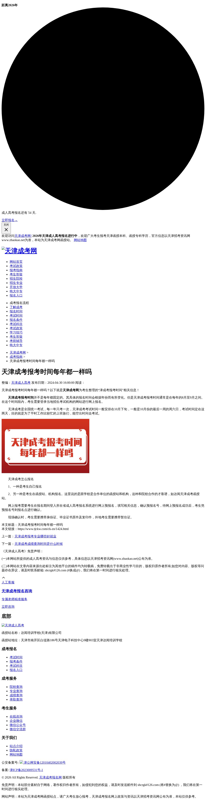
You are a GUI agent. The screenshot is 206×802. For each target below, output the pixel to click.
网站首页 (16, 261)
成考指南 (16, 356)
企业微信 (16, 720)
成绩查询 (16, 695)
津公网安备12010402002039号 (44, 762)
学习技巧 (16, 332)
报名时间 (16, 311)
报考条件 (16, 661)
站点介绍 (16, 746)
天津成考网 (18, 352)
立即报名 (10, 220)
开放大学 (16, 287)
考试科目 (16, 324)
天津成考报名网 (50, 777)
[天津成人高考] (13, 625)
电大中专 (16, 291)
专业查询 (16, 691)
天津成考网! (23, 235)
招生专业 (16, 282)
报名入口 (16, 295)
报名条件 (16, 319)
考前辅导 (16, 341)
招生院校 (16, 278)
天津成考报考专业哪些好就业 (35, 536)
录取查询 (16, 699)
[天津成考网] (19, 250)
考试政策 (16, 266)
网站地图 (80, 240)
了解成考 (16, 307)
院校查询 (16, 686)
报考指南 (16, 270)
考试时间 (16, 315)
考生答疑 (16, 274)
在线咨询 (16, 716)
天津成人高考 (21, 382)
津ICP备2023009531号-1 (26, 770)
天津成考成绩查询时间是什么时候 (38, 543)
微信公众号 (18, 725)
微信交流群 (18, 729)
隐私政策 (16, 750)
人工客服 (8, 582)
